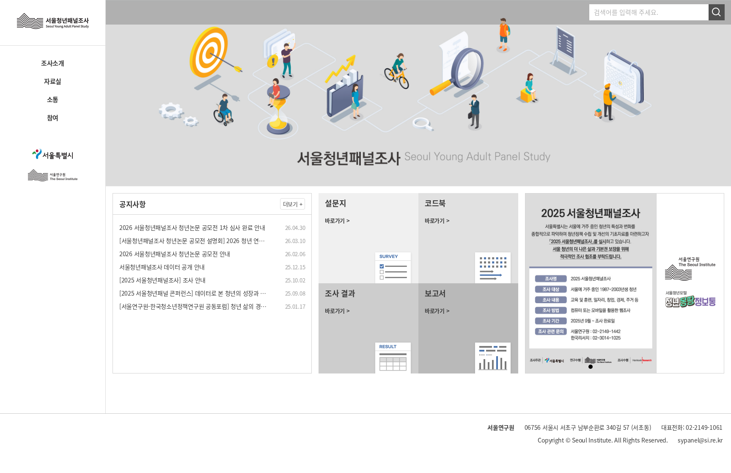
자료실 (52, 81)
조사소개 (52, 63)
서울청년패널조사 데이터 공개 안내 (162, 267)
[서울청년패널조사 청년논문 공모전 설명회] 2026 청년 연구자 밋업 (200, 240)
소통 (52, 99)
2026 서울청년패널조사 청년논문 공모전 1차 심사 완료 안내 (192, 227)
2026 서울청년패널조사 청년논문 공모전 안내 (174, 253)
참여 (52, 117)
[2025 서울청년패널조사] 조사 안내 (162, 280)
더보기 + (292, 204)
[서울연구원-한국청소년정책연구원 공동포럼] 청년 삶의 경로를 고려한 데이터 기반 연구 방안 (231, 306)
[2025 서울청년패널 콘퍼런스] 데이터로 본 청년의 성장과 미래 (195, 293)
